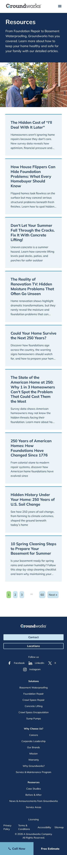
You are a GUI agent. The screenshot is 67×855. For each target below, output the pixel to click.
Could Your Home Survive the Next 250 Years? (33, 335)
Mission (33, 753)
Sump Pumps (33, 718)
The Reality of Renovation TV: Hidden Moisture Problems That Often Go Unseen (32, 286)
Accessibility (44, 827)
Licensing (33, 819)
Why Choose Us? (33, 728)
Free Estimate (50, 848)
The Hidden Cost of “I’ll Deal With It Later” (31, 125)
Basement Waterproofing (33, 687)
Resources (34, 782)
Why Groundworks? (33, 765)
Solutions (33, 681)
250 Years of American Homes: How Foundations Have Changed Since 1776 (31, 448)
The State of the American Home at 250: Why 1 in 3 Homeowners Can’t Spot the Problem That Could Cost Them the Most (33, 389)
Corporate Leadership (33, 741)
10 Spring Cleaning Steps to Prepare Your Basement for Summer (33, 549)
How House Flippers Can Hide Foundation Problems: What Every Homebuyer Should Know (33, 176)
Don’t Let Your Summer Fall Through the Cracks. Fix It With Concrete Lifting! (33, 232)
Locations (33, 646)
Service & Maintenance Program (33, 772)
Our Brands (33, 747)
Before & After (33, 794)
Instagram (35, 669)
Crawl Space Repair (33, 699)
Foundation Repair (33, 693)
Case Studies (33, 788)
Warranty (33, 759)
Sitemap (59, 827)
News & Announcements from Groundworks (33, 801)
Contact (33, 637)
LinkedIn (39, 663)
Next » (53, 594)
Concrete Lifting (33, 706)
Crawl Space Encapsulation (34, 712)
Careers (33, 735)
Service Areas (33, 807)
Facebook (19, 663)
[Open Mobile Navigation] (60, 6)
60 (43, 595)
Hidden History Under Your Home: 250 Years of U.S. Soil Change (33, 499)
